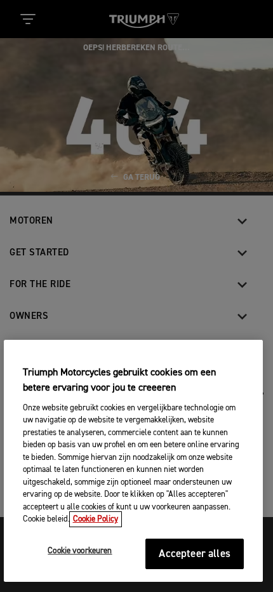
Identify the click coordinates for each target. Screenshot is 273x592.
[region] (133, 461)
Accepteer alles (194, 554)
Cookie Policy (95, 519)
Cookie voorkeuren (80, 551)
